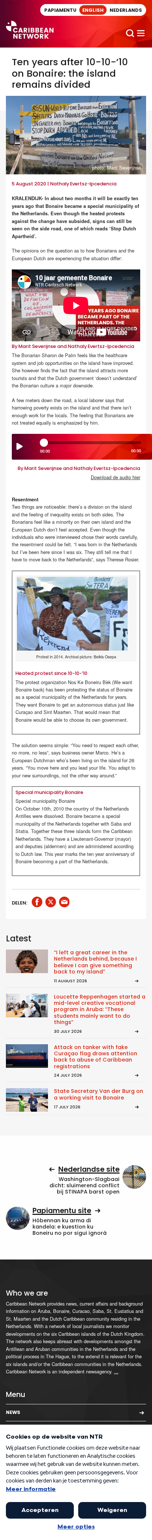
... (116, 1371)
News (13, 1412)
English (93, 10)
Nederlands (126, 10)
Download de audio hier (115, 477)
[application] (82, 447)
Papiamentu (60, 10)
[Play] (19, 446)
